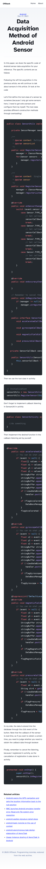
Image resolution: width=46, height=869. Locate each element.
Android (23, 14)
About (40, 3)
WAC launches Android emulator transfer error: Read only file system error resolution (23, 812)
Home (33, 3)
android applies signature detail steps (22, 819)
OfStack (6, 4)
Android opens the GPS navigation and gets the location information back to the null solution (23, 801)
